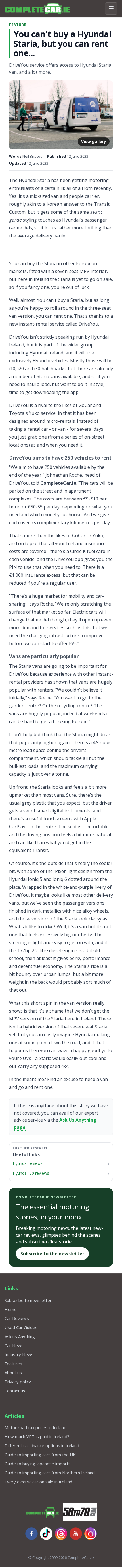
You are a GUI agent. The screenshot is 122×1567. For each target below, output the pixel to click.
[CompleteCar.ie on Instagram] (90, 1533)
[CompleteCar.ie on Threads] (61, 1533)
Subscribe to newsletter (28, 1300)
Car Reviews (17, 1318)
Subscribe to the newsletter (52, 1253)
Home (11, 1309)
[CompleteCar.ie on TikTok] (46, 1533)
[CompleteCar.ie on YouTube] (76, 1533)
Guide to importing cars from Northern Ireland (50, 1472)
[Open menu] (111, 8)
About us (13, 1372)
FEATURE (17, 24)
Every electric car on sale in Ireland (38, 1481)
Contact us (15, 1390)
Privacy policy (18, 1381)
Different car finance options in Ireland (42, 1445)
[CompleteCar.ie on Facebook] (31, 1533)
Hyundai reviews (28, 1163)
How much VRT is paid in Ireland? (37, 1436)
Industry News (19, 1354)
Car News (14, 1345)
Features (13, 1363)
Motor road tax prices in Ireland (35, 1427)
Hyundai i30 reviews (31, 1173)
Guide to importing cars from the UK (40, 1454)
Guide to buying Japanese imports (38, 1463)
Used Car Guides (21, 1327)
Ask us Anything (20, 1336)
